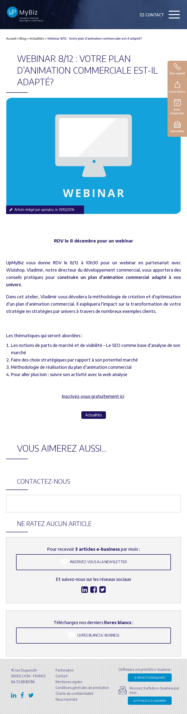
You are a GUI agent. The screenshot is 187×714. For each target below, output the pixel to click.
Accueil (11, 38)
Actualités (36, 38)
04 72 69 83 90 (23, 682)
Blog (22, 38)
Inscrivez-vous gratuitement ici (93, 396)
